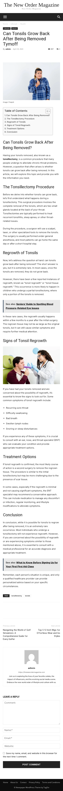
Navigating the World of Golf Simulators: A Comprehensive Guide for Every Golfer (17, 634)
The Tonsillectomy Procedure (20, 118)
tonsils (27, 596)
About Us (14, 782)
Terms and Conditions (51, 782)
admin (8, 49)
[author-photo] (31, 664)
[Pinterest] (19, 55)
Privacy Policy (34, 782)
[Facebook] (6, 55)
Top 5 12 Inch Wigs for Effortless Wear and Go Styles (48, 633)
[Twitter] (13, 55)
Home (5, 24)
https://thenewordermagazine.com (31, 672)
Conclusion (12, 132)
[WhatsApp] (26, 55)
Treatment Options (15, 128)
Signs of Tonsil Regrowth (18, 125)
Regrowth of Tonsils (16, 122)
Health (23, 24)
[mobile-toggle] (5, 17)
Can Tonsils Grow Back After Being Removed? (28, 115)
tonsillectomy (16, 596)
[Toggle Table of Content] (46, 111)
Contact (23, 782)
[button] (59, 17)
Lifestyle (14, 24)
